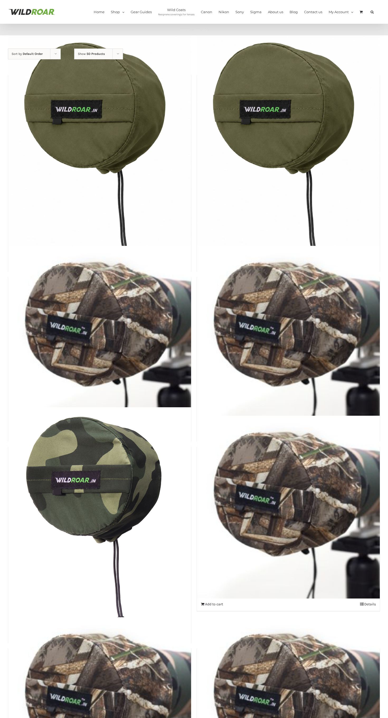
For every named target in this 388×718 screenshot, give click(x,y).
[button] (372, 11)
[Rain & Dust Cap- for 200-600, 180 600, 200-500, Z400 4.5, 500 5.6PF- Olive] (288, 151)
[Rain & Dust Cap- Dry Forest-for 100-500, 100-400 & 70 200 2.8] (288, 337)
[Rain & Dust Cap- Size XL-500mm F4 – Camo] (288, 507)
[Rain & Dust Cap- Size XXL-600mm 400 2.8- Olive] (99, 151)
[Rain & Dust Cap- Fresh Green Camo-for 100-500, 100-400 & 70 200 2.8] (99, 523)
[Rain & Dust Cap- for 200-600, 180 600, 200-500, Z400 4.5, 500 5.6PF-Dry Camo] (99, 337)
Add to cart (214, 604)
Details (370, 604)
